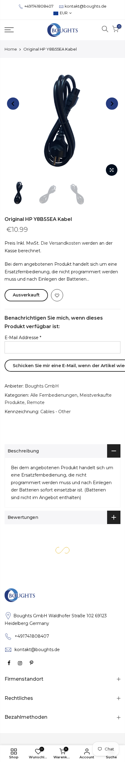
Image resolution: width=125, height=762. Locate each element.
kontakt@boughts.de (85, 6)
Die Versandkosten (61, 243)
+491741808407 (38, 6)
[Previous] (13, 103)
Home (11, 49)
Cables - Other (55, 411)
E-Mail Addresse (23, 337)
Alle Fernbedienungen (53, 395)
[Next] (112, 103)
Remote (36, 402)
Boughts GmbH (42, 386)
